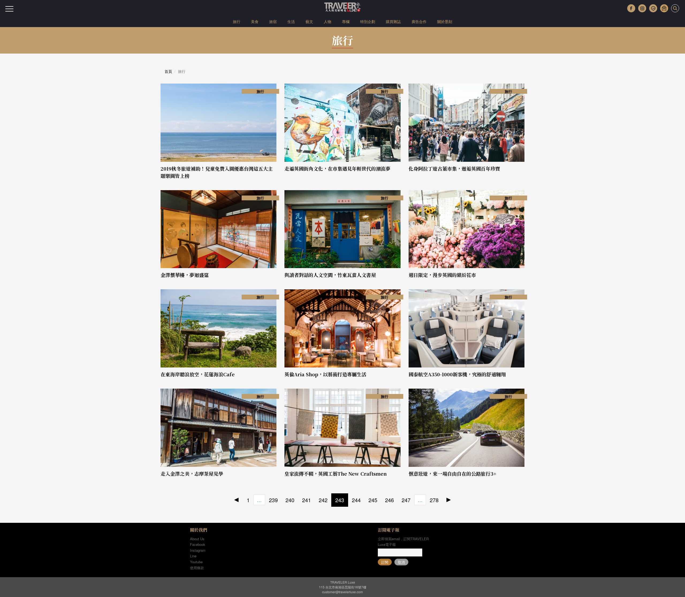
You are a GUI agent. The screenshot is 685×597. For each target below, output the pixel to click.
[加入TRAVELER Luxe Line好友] (653, 8)
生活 (291, 21)
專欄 (345, 21)
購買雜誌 (393, 21)
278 (434, 500)
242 (323, 500)
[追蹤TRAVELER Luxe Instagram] (642, 8)
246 (389, 500)
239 (273, 500)
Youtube (196, 561)
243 (339, 500)
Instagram (198, 550)
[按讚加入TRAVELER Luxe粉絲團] (631, 8)
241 (306, 500)
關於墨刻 (444, 21)
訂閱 (384, 562)
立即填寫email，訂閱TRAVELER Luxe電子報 (403, 541)
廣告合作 (419, 21)
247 (406, 500)
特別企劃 (367, 21)
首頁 (168, 71)
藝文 (309, 21)
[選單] (9, 9)
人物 (327, 21)
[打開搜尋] (675, 8)
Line (193, 555)
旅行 (236, 21)
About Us (197, 538)
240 (290, 500)
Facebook (197, 544)
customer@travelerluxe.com (342, 592)
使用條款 (197, 567)
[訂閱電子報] (664, 8)
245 (372, 500)
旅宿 (273, 21)
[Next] (448, 500)
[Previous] (236, 500)
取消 (401, 562)
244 (356, 500)
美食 (254, 21)
